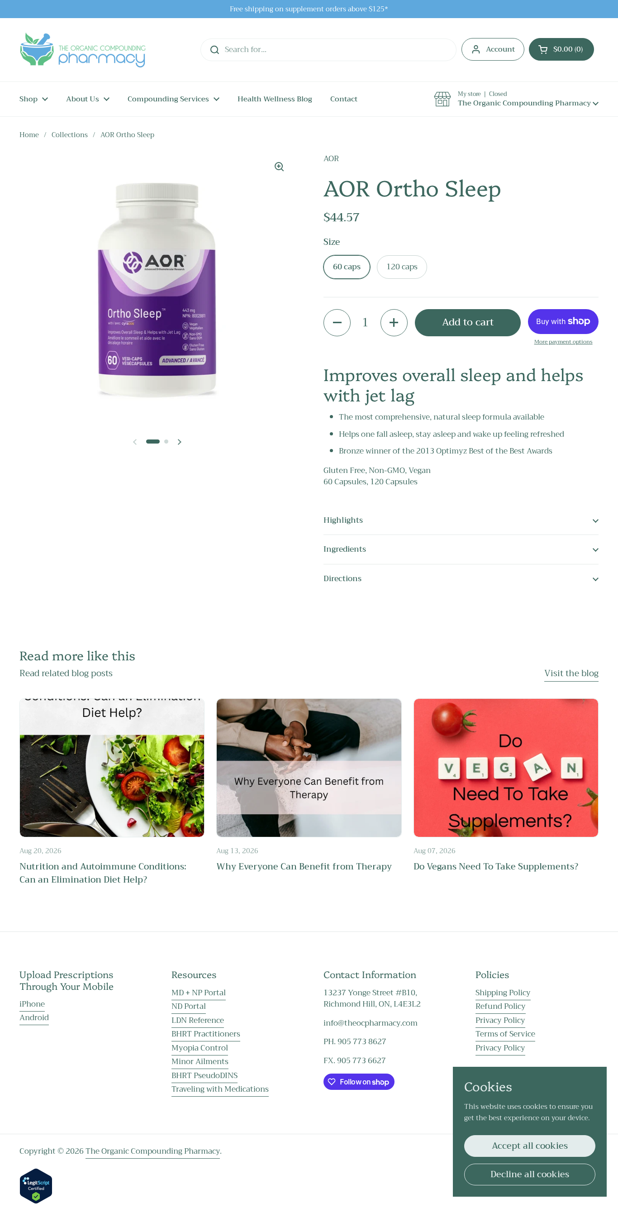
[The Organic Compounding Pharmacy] (82, 50)
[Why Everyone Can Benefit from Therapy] (308, 767)
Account (500, 49)
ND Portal (188, 1006)
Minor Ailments (199, 1061)
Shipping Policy (503, 992)
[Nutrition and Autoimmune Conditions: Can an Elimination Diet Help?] (111, 767)
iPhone (32, 1004)
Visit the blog (571, 673)
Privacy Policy (500, 1020)
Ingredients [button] (344, 549)
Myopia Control (199, 1048)
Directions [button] (342, 578)
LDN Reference (197, 1020)
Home (29, 135)
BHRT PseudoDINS (204, 1075)
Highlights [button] (343, 520)
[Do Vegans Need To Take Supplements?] (506, 767)
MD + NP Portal (198, 992)
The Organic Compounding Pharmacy (153, 1151)
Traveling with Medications (220, 1089)
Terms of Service (505, 1034)
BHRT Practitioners (205, 1034)
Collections (70, 135)
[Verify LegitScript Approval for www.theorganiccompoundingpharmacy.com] (35, 1201)
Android (34, 1017)
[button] (561, 49)
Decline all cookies (529, 1174)
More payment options (563, 342)
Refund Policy (500, 1006)
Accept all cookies (530, 1145)
